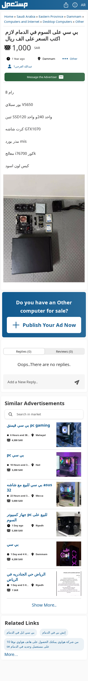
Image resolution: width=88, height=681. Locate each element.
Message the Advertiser (42, 77)
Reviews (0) (64, 351)
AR (83, 4)
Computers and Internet (21, 21)
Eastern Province (51, 16)
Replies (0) (23, 351)
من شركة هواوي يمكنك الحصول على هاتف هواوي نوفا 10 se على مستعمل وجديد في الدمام (43, 644)
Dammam (74, 16)
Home (8, 16)
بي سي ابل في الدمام (20, 632)
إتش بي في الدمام (54, 632)
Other (79, 21)
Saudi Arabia (26, 16)
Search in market (29, 414)
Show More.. (44, 605)
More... (11, 654)
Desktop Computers (57, 21)
